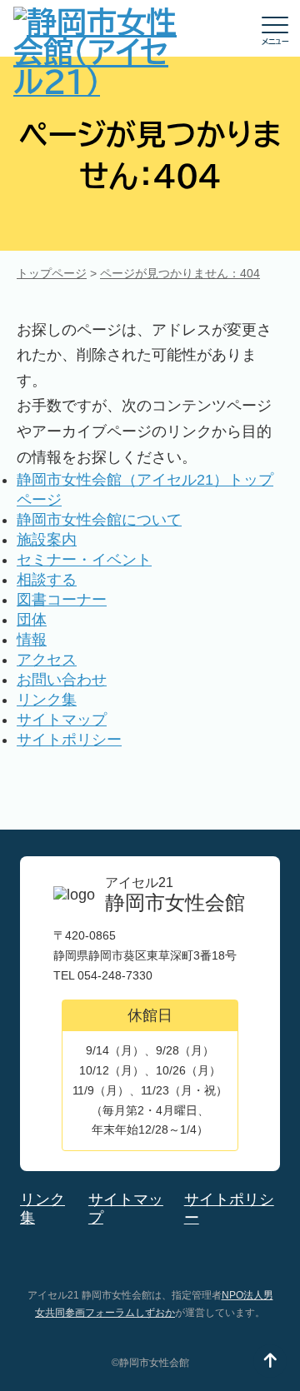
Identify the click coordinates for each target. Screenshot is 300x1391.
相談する (47, 579)
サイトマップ (62, 719)
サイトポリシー (69, 739)
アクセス (47, 659)
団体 (32, 619)
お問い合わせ (62, 679)
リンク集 (47, 699)
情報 (32, 639)
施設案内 (47, 539)
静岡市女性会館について (99, 519)
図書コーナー (62, 599)
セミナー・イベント (84, 559)
